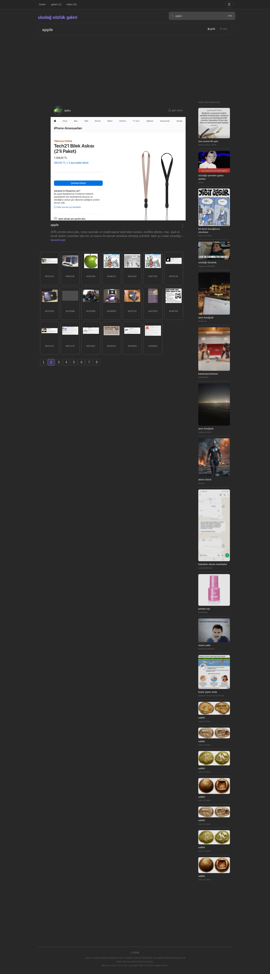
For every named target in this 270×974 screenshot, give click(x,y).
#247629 (152, 311)
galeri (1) (56, 4)
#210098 (70, 311)
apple (47, 29)
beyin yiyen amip (207, 692)
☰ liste (223, 28)
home (42, 4)
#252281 (111, 346)
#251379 (70, 346)
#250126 (173, 276)
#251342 (49, 276)
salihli (201, 717)
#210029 (49, 311)
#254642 (152, 346)
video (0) (71, 4)
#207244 (152, 276)
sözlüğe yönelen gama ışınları (210, 177)
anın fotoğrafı (205, 317)
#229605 (111, 311)
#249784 (173, 311)
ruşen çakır (204, 645)
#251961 (90, 346)
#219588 (90, 311)
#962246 (70, 276)
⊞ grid (211, 28)
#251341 (49, 346)
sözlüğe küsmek (207, 262)
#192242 (132, 276)
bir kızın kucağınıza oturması (209, 230)
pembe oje (204, 608)
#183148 (90, 276)
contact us (114, 965)
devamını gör (58, 240)
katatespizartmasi (208, 373)
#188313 (111, 276)
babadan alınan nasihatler (212, 564)
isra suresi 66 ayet (208, 141)
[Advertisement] (135, 66)
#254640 (132, 346)
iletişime (142, 961)
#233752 (132, 311)
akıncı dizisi (204, 479)
